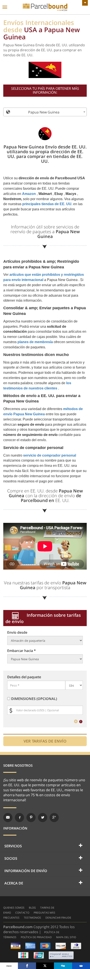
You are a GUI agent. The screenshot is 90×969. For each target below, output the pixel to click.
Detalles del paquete (24, 677)
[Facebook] (27, 965)
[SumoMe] (81, 965)
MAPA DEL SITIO (66, 937)
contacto (22, 912)
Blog (32, 907)
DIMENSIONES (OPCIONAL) (34, 698)
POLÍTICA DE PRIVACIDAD (36, 937)
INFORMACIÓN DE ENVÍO (25, 870)
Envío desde (17, 632)
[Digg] (63, 965)
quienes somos (13, 907)
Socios (10, 858)
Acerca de (13, 883)
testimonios (32, 917)
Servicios (13, 846)
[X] (45, 965)
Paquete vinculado (45, 7)
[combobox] (45, 112)
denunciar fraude (58, 917)
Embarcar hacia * (21, 650)
